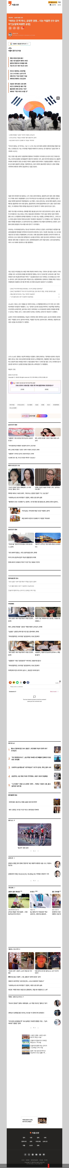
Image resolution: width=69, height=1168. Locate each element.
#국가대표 (12, 405)
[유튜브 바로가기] (32, 1154)
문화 (31, 1141)
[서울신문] (13, 3)
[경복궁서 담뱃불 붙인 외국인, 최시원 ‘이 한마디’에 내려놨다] (57, 1012)
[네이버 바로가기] (40, 1154)
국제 (45, 1138)
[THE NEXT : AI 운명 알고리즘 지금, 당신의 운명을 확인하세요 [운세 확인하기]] (34, 416)
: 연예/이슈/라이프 (15, 997)
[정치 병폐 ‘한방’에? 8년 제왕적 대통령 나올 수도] (57, 864)
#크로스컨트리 (21, 405)
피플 (24, 1145)
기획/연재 (10, 17)
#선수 (48, 405)
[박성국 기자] (10, 35)
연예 (38, 1145)
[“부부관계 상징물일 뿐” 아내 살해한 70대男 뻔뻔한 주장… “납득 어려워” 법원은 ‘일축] (57, 1022)
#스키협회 (30, 405)
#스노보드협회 (13, 408)
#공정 (36, 405)
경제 (38, 1138)
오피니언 (10, 858)
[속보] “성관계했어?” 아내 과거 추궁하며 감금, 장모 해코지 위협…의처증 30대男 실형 (33, 291)
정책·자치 (23, 1141)
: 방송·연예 (13, 949)
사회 (31, 1138)
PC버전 (45, 1160)
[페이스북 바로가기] (25, 1154)
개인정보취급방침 (34, 1160)
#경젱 (42, 405)
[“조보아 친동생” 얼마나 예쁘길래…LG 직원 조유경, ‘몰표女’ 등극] (57, 1003)
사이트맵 (41, 1160)
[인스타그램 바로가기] (36, 1154)
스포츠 (31, 1145)
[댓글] (22, 28)
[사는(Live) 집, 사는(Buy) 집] (57, 874)
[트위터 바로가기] (29, 1154)
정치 (24, 1138)
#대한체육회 (56, 405)
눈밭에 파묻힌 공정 (18, 17)
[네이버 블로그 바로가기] (43, 1154)
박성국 (14, 33)
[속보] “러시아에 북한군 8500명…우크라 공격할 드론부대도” (26, 289)
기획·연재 (10, 888)
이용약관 (27, 1160)
